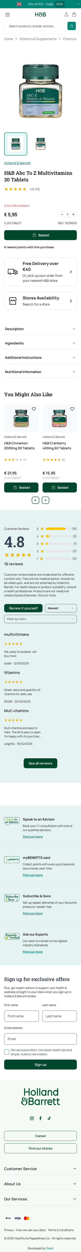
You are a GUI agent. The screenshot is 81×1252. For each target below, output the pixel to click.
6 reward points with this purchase (29, 247)
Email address (13, 1028)
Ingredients (14, 343)
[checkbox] (6, 1052)
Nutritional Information (23, 372)
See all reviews (40, 763)
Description (14, 329)
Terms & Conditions (61, 1230)
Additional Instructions (23, 357)
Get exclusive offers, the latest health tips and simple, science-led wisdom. (41, 1052)
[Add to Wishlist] (33, 408)
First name (11, 1005)
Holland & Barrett (17, 163)
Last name (49, 1005)
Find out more (33, 837)
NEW (59, 4)
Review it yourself (23, 608)
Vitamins (69, 38)
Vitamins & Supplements (37, 38)
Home (8, 38)
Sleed (49, 1248)
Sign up (41, 1064)
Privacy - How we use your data (24, 1230)
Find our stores (41, 1148)
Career (40, 1136)
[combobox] (61, 608)
